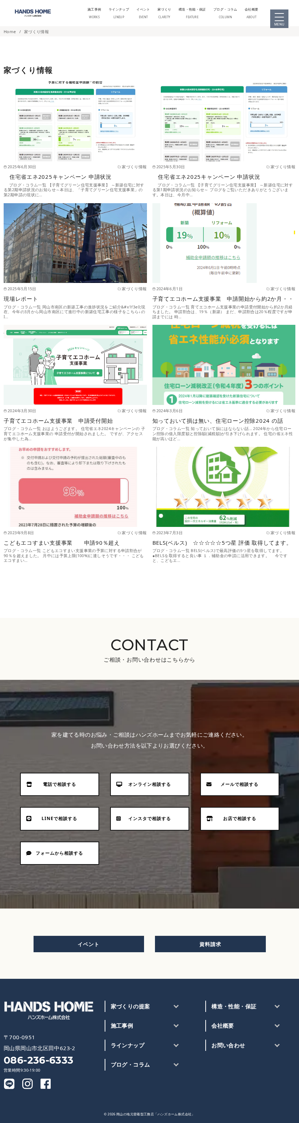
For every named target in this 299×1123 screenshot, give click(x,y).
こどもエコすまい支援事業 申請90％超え (70, 542)
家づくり (164, 13)
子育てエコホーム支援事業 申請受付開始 (67, 420)
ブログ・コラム (225, 13)
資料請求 (210, 944)
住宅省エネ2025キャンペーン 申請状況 (58, 176)
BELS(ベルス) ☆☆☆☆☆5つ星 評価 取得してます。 (222, 542)
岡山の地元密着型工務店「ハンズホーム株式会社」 (155, 1114)
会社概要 (252, 13)
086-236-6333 (39, 1060)
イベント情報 (292, 252)
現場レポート (24, 298)
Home (10, 31)
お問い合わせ (228, 1045)
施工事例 (94, 13)
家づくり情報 (36, 31)
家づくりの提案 (130, 1006)
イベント (143, 13)
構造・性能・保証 (233, 1006)
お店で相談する (292, 284)
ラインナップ (119, 13)
